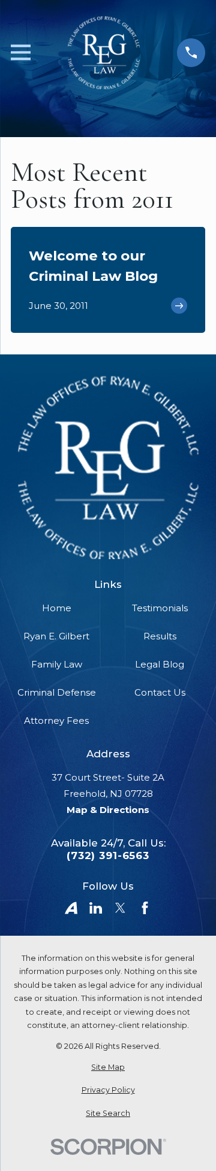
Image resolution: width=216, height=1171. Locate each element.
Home (56, 608)
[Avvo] (71, 908)
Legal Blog (159, 664)
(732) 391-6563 (108, 856)
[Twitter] (120, 908)
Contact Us (159, 692)
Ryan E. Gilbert (56, 636)
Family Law (56, 664)
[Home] (104, 52)
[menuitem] (108, 1068)
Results (159, 636)
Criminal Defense (56, 692)
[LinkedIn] (95, 908)
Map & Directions (108, 809)
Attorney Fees (56, 720)
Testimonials (160, 608)
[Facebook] (145, 908)
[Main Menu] (21, 52)
